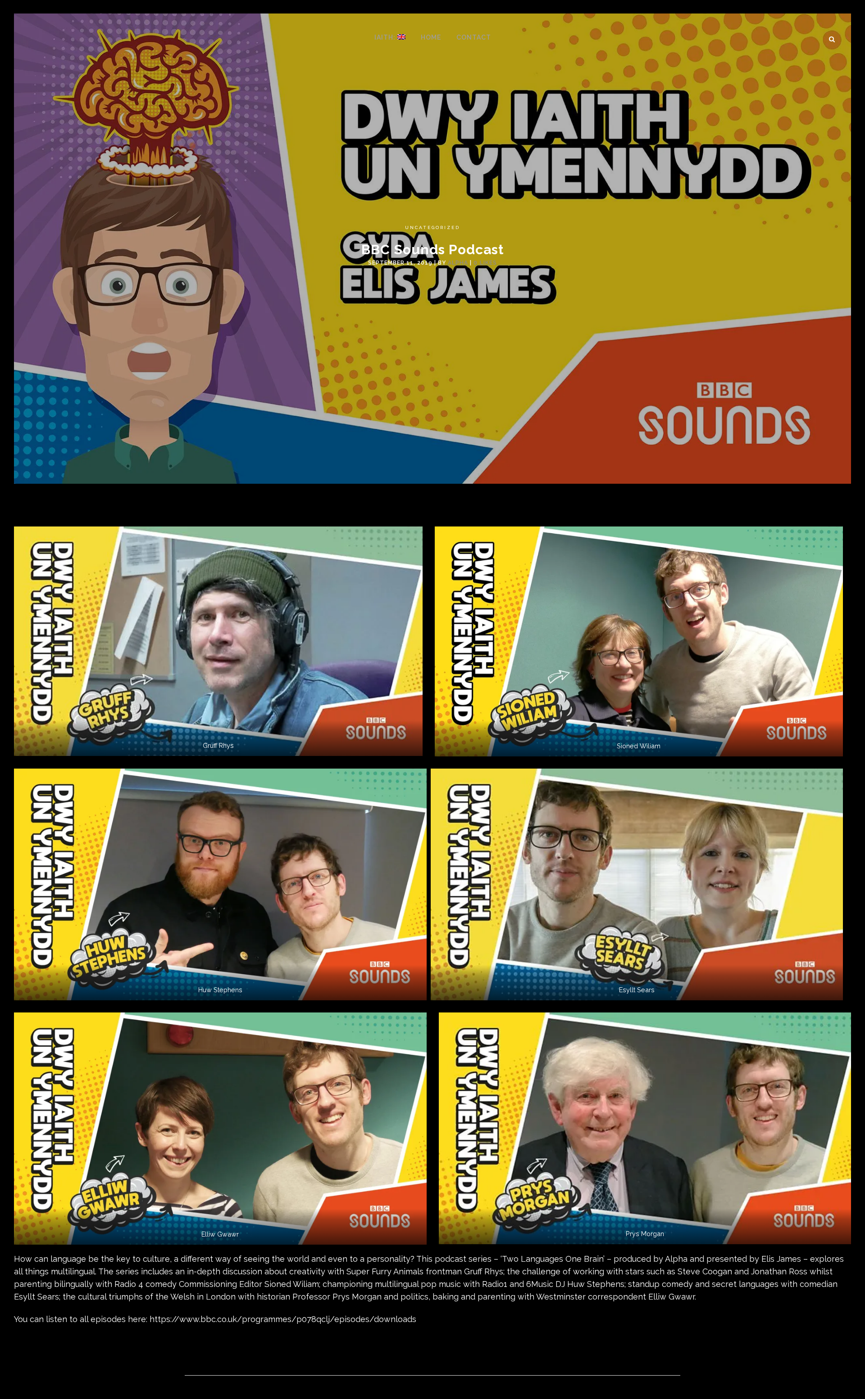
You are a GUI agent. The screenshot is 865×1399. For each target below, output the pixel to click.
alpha (458, 263)
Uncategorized (432, 227)
